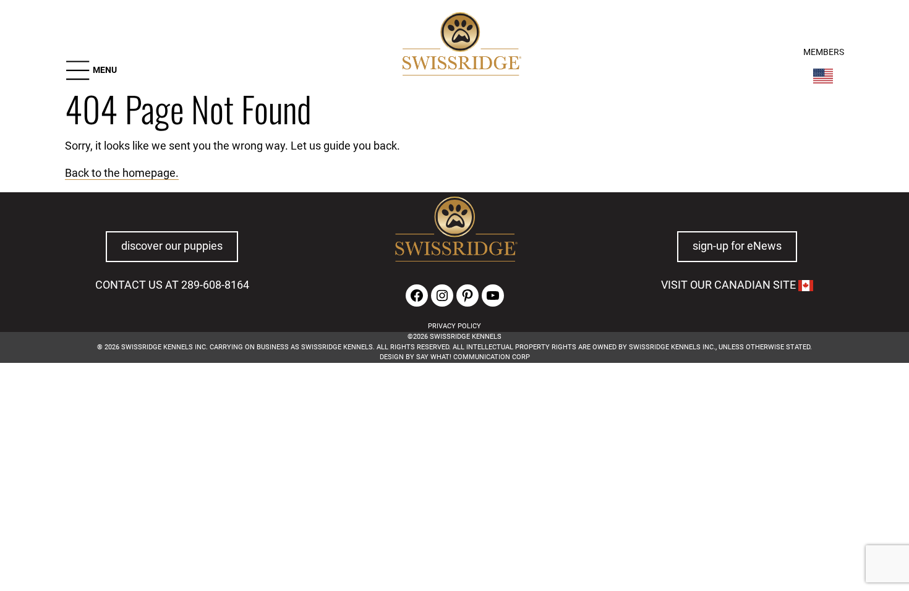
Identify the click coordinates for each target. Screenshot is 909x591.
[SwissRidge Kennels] (460, 45)
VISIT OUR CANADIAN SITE (729, 285)
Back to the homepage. (122, 173)
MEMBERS (823, 52)
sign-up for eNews (737, 246)
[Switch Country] (823, 76)
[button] (91, 70)
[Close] (673, 405)
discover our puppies (172, 246)
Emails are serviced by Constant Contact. (317, 472)
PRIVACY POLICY (454, 326)
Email (235, 423)
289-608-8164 (215, 285)
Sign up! (632, 441)
